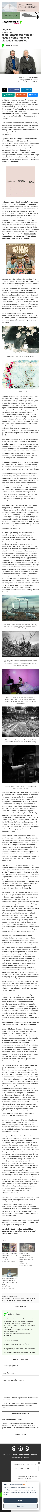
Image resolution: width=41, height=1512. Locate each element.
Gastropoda (15, 1298)
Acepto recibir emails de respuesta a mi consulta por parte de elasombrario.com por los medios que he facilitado (28, 1479)
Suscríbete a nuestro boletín (25, 1464)
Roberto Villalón (12, 45)
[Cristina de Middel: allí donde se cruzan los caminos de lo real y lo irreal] (10, 1272)
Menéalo (22, 95)
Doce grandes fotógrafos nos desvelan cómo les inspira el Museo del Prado (26, 1257)
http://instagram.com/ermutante (23, 1349)
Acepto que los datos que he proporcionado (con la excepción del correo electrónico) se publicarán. (19, 1405)
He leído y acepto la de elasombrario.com (20, 1399)
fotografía (6, 1298)
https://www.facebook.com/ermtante (19, 1344)
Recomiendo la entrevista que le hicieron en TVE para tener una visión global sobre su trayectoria (19, 236)
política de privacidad (27, 1398)
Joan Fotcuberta (27, 1298)
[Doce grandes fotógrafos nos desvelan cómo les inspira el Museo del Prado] (27, 1247)
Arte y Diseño (6, 30)
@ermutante (13, 1340)
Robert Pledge (26, 1300)
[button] (13, 22)
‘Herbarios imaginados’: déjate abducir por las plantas (10, 1255)
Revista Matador (14, 1300)
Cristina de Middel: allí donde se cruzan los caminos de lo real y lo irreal (9, 1281)
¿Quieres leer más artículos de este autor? (19, 1353)
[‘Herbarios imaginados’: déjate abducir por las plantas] (10, 1247)
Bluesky (34, 95)
